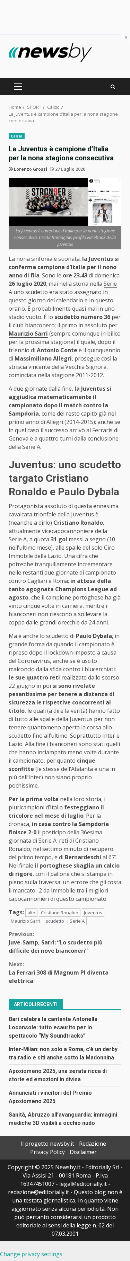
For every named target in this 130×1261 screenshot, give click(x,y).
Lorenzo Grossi (30, 169)
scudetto (55, 921)
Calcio (17, 136)
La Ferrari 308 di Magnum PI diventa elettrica (59, 972)
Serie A (77, 921)
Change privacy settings (31, 1254)
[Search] (113, 87)
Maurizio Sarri (25, 921)
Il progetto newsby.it (47, 1143)
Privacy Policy (47, 1152)
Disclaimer (83, 1152)
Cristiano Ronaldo (59, 912)
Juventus (93, 912)
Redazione (92, 1143)
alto (31, 912)
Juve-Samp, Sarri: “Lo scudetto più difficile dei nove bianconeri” (56, 942)
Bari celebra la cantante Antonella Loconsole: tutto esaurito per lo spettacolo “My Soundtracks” (53, 1027)
